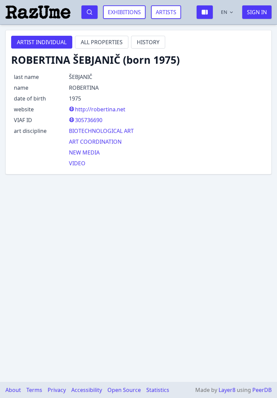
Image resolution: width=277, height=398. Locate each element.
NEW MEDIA (84, 152)
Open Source (124, 390)
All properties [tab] (102, 42)
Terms (34, 390)
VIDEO (77, 163)
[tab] (41, 42)
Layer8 (227, 390)
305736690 (88, 120)
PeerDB (262, 390)
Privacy (57, 390)
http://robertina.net (100, 109)
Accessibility (86, 390)
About (13, 390)
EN (224, 12)
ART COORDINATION (95, 141)
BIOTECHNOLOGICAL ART (101, 131)
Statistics (157, 390)
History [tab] (148, 42)
